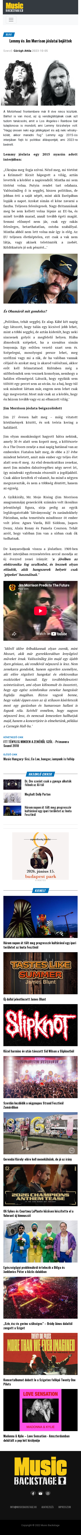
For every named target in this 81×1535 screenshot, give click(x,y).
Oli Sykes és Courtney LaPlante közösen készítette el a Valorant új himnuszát (38, 1213)
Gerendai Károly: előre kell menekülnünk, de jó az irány (37, 1159)
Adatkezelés (47, 1507)
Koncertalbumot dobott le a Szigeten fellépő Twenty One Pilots (39, 1382)
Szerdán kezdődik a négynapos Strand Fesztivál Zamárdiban (33, 1105)
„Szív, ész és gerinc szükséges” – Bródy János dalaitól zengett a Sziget (37, 1325)
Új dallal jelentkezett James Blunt (24, 999)
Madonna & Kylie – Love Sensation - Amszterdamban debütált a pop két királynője (36, 1438)
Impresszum (64, 1507)
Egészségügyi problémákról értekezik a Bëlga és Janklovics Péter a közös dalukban (34, 1269)
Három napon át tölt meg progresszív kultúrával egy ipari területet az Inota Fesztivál (39, 945)
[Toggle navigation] (11, 20)
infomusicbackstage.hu (23, 1507)
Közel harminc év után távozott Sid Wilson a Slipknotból (38, 1051)
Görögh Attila (22, 51)
